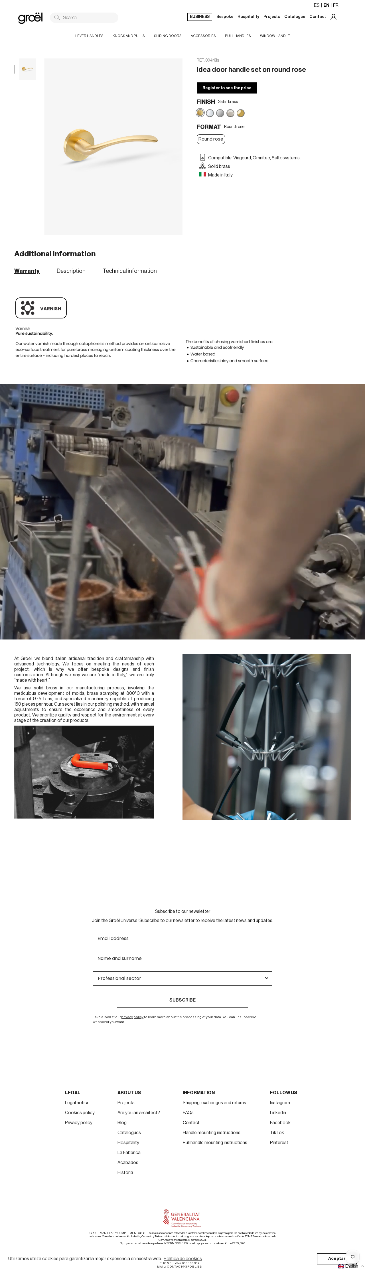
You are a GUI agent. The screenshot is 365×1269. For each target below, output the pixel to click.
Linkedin (278, 1112)
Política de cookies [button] (183, 1258)
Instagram (280, 1103)
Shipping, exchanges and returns (214, 1103)
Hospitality (128, 1142)
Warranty (27, 271)
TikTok (277, 1132)
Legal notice (77, 1103)
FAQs (188, 1112)
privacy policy (132, 1017)
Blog (122, 1122)
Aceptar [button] (337, 1258)
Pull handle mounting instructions (215, 1142)
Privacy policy (78, 1122)
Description (71, 271)
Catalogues (129, 1132)
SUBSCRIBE (182, 1000)
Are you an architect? (138, 1112)
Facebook (280, 1122)
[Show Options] (266, 978)
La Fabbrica (129, 1152)
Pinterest (279, 1142)
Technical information (130, 271)
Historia (125, 1172)
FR (335, 5)
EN (326, 5)
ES (317, 5)
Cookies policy (80, 1112)
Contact (191, 1122)
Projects (126, 1103)
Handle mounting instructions (211, 1132)
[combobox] (181, 978)
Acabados (127, 1162)
